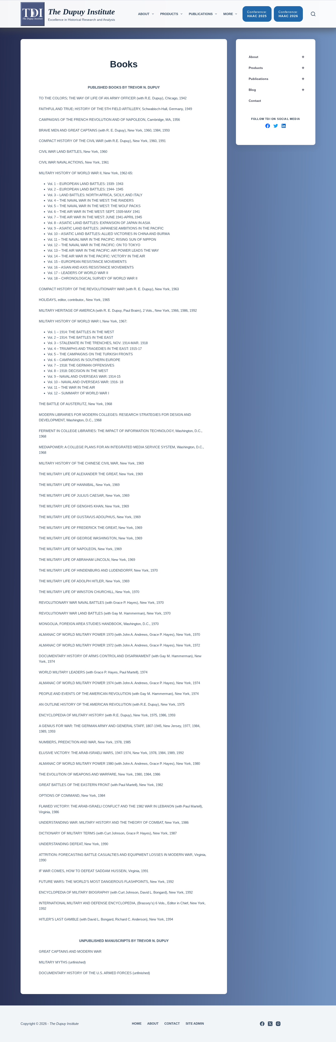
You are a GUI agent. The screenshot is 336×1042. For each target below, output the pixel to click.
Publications (201, 14)
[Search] (313, 14)
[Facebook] (262, 1023)
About (143, 14)
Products (169, 14)
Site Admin (195, 1023)
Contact (255, 101)
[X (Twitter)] (270, 1023)
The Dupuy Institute (81, 11)
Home (136, 1023)
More (228, 14)
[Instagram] (278, 1023)
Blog (276, 89)
